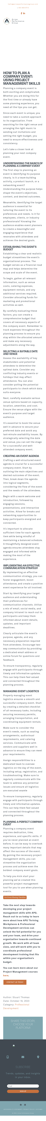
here (5, 975)
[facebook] (20, 1104)
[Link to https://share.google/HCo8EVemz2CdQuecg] (38, 1057)
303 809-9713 (23, 8)
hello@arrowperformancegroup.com (23, 4)
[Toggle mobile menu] (42, 19)
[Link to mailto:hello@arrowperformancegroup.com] (23, 1057)
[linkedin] (25, 1104)
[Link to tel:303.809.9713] (8, 1057)
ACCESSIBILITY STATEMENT (13, 1109)
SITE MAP (39, 1109)
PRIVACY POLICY (29, 1109)
